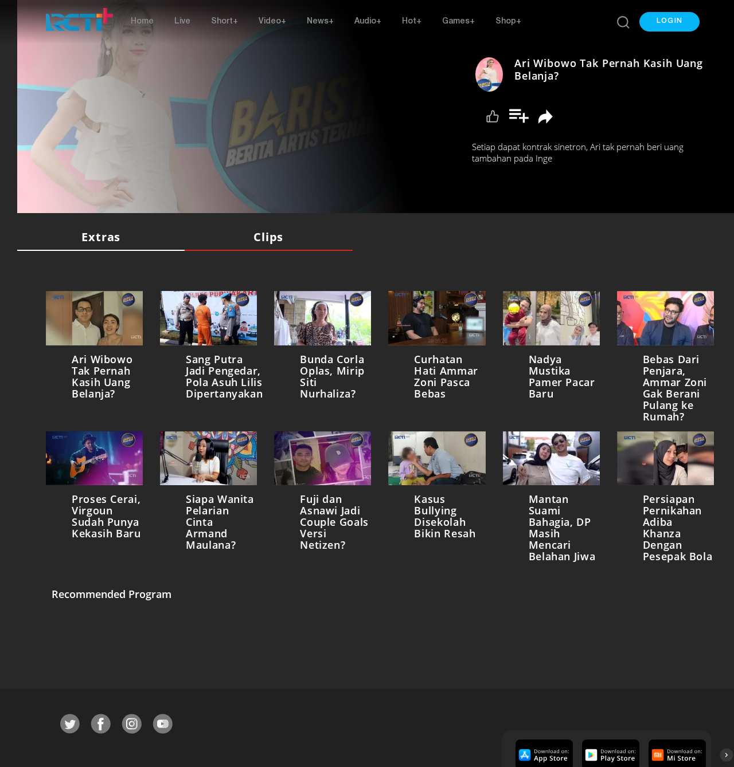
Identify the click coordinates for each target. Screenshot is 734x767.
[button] (669, 22)
